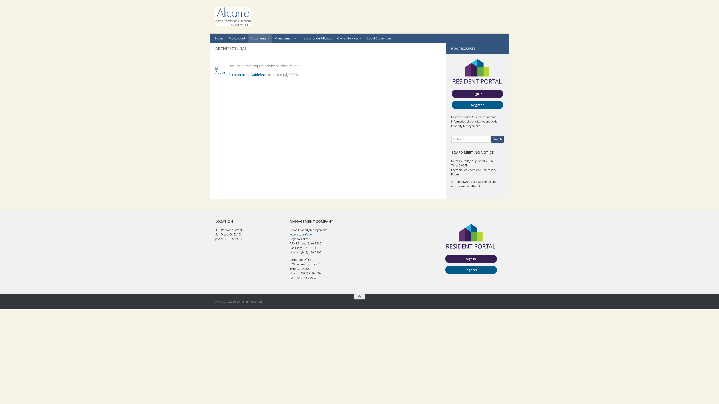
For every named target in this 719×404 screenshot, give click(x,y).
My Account (237, 38)
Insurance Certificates (316, 38)
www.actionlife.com (302, 234)
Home (219, 38)
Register (477, 105)
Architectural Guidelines (247, 74)
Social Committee (379, 38)
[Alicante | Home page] (233, 16)
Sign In (477, 94)
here (483, 117)
